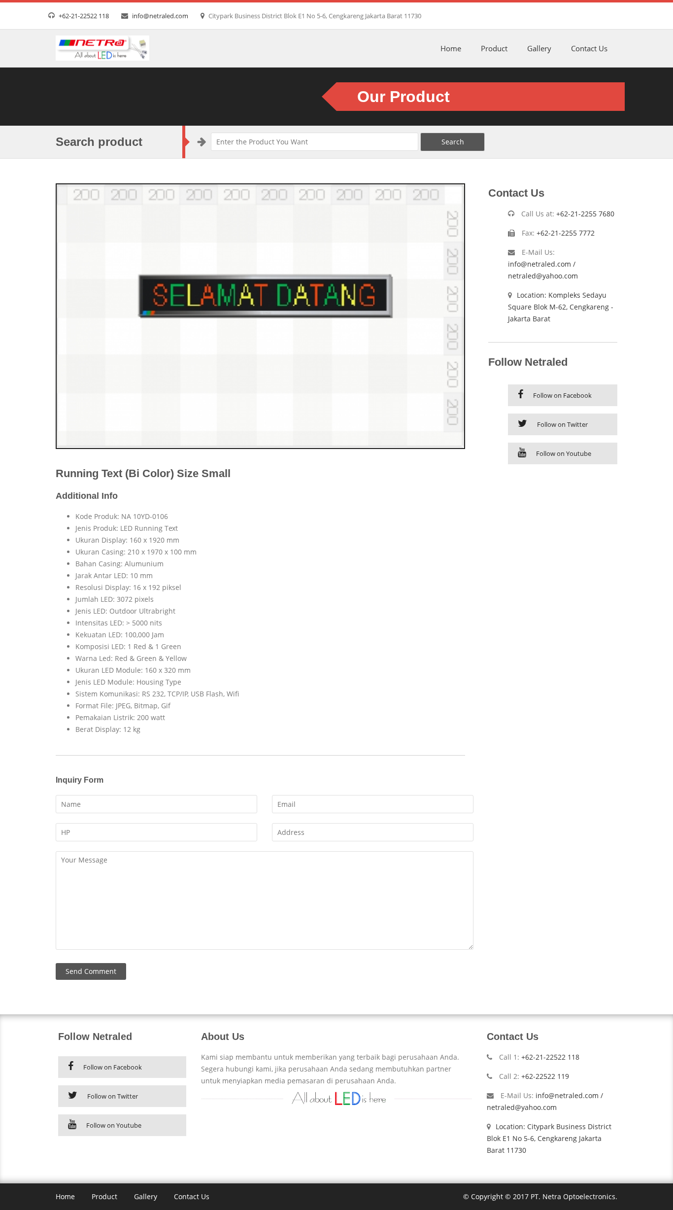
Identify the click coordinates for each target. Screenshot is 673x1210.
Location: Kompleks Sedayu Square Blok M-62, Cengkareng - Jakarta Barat (560, 306)
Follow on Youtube (563, 453)
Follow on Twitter (562, 424)
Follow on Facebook (562, 395)
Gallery (539, 48)
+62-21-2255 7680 (585, 213)
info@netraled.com (160, 15)
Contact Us (589, 48)
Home (450, 48)
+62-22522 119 (545, 1076)
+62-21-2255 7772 (566, 233)
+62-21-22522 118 (84, 15)
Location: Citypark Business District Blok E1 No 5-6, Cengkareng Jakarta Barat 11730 (549, 1138)
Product (494, 48)
